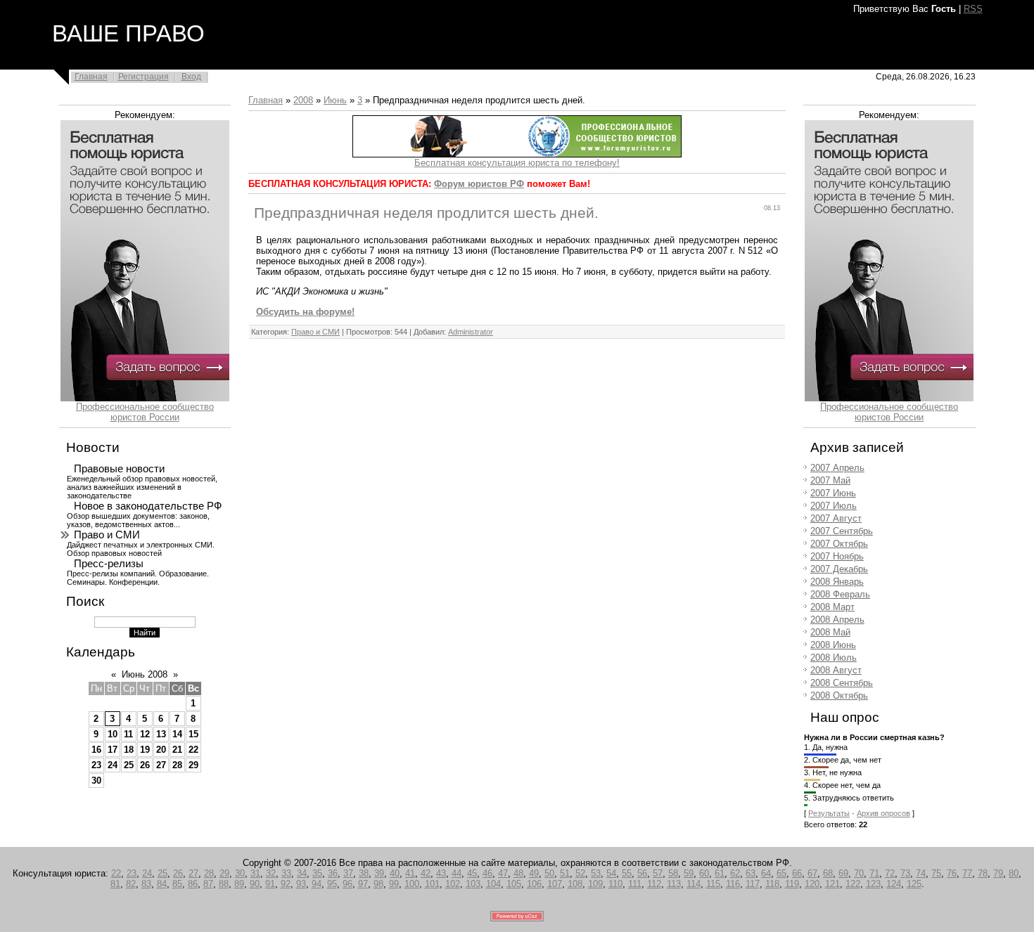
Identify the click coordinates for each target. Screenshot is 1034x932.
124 (893, 884)
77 (967, 873)
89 (239, 884)
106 (534, 884)
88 (224, 884)
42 (425, 873)
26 (145, 765)
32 (271, 873)
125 (914, 884)
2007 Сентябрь (841, 531)
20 (161, 749)
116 (733, 884)
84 (162, 884)
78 (983, 873)
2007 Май (830, 480)
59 (689, 873)
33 (286, 873)
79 (998, 873)
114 (694, 884)
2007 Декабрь (839, 569)
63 (750, 873)
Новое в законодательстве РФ (148, 506)
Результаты (829, 813)
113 (674, 884)
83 (146, 884)
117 (753, 884)
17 (112, 749)
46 (487, 873)
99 (394, 884)
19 (145, 749)
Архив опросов (883, 813)
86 (193, 884)
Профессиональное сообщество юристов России (145, 411)
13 (161, 734)
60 (704, 873)
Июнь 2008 (144, 674)
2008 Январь (837, 581)
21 (177, 749)
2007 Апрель (837, 467)
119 (792, 884)
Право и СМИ (107, 535)
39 (379, 873)
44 (456, 873)
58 (673, 873)
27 (161, 765)
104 (493, 884)
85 (177, 884)
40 (395, 873)
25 (129, 765)
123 (873, 884)
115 (713, 884)
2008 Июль (833, 657)
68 (828, 873)
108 (575, 884)
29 (193, 765)
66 (797, 873)
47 (503, 873)
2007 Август (836, 518)
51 (565, 873)
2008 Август (836, 670)
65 (781, 873)
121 (832, 884)
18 (129, 749)
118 (772, 884)
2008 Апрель (837, 619)
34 (302, 873)
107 (554, 884)
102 (452, 884)
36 (333, 873)
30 (96, 780)
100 (411, 884)
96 (347, 884)
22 (193, 749)
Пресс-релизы (108, 563)
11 (128, 734)
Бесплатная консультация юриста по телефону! (517, 162)
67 (812, 873)
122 (852, 884)
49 (534, 873)
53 (596, 873)
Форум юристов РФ (479, 184)
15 (193, 734)
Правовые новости (119, 468)
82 (131, 884)
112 (654, 884)
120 (812, 884)
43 (441, 873)
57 (658, 873)
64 (766, 873)
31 (255, 873)
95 (332, 884)
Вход (191, 77)
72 (890, 873)
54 (611, 873)
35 (317, 873)
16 (96, 749)
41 (410, 873)
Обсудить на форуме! (305, 311)
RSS (973, 9)
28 (177, 765)
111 (635, 884)
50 (549, 873)
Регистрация (143, 77)
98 (378, 884)
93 (301, 884)
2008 (303, 100)
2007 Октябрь (839, 543)
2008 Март (832, 607)
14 (177, 734)
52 (580, 873)
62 (735, 873)
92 (286, 884)
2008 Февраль (840, 594)
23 (96, 765)
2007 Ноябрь (837, 556)
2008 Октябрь (839, 695)
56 (642, 873)
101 (432, 884)
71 (874, 873)
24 (112, 765)
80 (1014, 873)
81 (115, 884)
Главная (91, 77)
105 (513, 884)
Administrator (470, 332)
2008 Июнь (833, 645)
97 (363, 884)
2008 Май (830, 632)
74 (921, 873)
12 (145, 734)
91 (270, 884)
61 (720, 873)
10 (112, 734)
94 (316, 884)
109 (595, 884)
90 (255, 884)
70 (859, 873)
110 (615, 884)
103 (473, 884)
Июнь (335, 100)
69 (843, 873)
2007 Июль (833, 505)
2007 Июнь (833, 493)
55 (627, 873)
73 (905, 873)
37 (348, 873)
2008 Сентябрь (841, 683)
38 (364, 873)
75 (936, 873)
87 (208, 884)
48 (518, 873)
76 (952, 873)
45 (472, 873)
